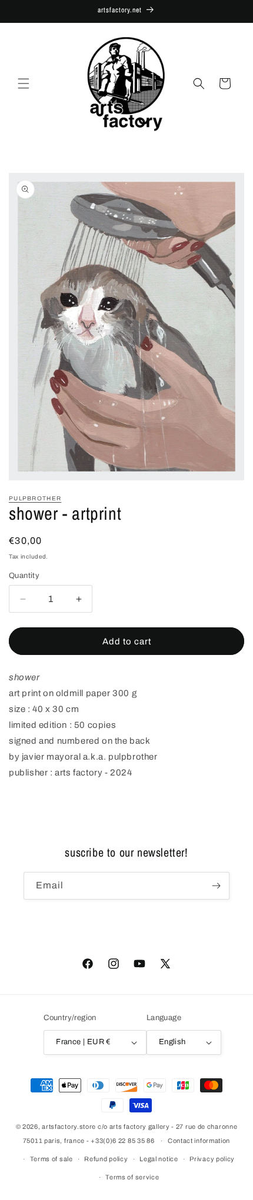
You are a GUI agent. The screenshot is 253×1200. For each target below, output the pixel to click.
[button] (23, 83)
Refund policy (106, 1158)
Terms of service (132, 1177)
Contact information (199, 1140)
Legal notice (158, 1158)
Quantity (24, 575)
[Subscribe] (216, 886)
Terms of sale (51, 1158)
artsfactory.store (69, 1126)
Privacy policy (212, 1158)
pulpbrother (35, 498)
